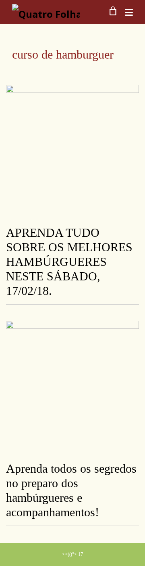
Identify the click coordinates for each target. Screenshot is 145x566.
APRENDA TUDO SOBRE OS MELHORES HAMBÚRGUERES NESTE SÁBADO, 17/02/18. (69, 261)
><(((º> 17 (72, 554)
